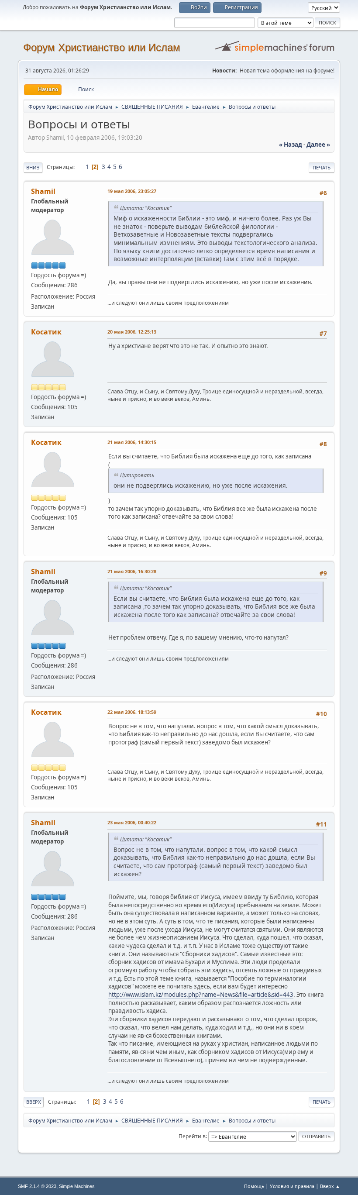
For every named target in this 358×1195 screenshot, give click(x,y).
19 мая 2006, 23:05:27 (131, 191)
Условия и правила (292, 1186)
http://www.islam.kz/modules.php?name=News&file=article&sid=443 (200, 995)
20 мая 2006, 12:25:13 (131, 331)
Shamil (43, 191)
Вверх (33, 1102)
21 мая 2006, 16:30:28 (131, 571)
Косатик (46, 332)
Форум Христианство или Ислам (101, 47)
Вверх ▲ (330, 1186)
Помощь (254, 1186)
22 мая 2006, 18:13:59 (131, 712)
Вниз (33, 167)
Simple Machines (77, 1186)
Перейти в (192, 1136)
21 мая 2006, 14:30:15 (131, 442)
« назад (290, 144)
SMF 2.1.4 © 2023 (37, 1186)
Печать (321, 167)
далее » (318, 144)
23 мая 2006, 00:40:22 (131, 822)
